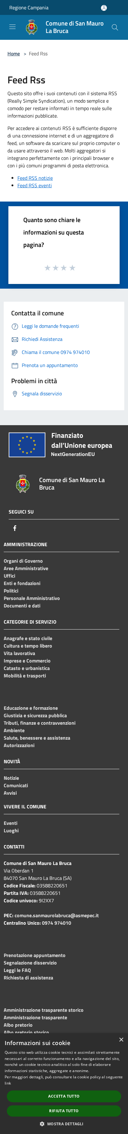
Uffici (9, 575)
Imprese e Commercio (27, 660)
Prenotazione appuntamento (35, 955)
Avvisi (10, 793)
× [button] (121, 1040)
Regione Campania (28, 7)
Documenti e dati (22, 605)
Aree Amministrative (26, 568)
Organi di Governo (23, 561)
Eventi (10, 823)
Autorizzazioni (19, 745)
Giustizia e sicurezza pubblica (35, 715)
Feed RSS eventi (34, 185)
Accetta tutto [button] (64, 1096)
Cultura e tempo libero (28, 645)
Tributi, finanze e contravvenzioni (39, 723)
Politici (11, 590)
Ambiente (14, 730)
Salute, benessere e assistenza (37, 737)
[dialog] (64, 1083)
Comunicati (16, 785)
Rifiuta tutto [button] (64, 1110)
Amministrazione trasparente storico (44, 1010)
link (8, 1083)
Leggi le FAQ (17, 970)
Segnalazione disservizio (30, 962)
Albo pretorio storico (26, 1032)
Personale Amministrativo (32, 598)
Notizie (11, 778)
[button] (63, 1124)
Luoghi (11, 830)
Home (13, 53)
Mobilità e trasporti (25, 675)
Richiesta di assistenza (28, 977)
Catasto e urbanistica (27, 668)
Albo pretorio (18, 1025)
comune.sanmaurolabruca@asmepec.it (57, 915)
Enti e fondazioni (22, 583)
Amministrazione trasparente (35, 1017)
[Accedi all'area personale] (104, 8)
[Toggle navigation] (12, 26)
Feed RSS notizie (35, 178)
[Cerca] (115, 27)
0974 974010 (56, 923)
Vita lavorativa (19, 653)
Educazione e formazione (31, 708)
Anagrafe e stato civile (28, 638)
